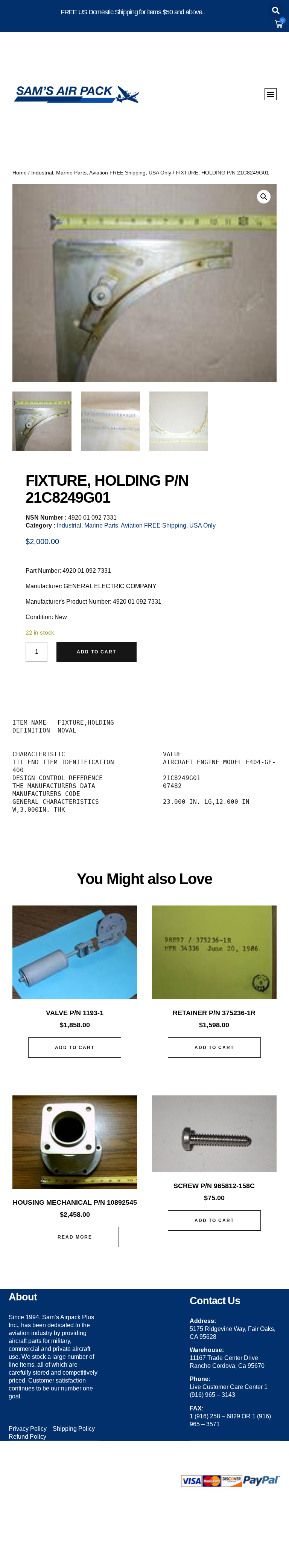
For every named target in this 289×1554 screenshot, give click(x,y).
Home (19, 173)
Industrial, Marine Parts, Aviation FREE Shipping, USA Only (101, 173)
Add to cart (96, 652)
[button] (276, 10)
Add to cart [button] (74, 1047)
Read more (75, 1237)
